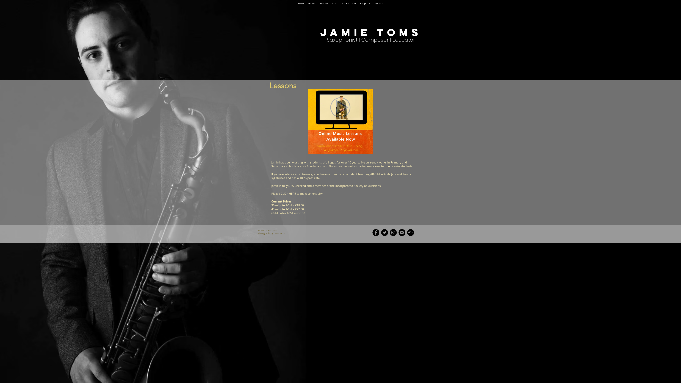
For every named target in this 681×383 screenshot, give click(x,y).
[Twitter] (384, 232)
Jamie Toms (371, 32)
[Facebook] (375, 232)
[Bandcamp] (410, 232)
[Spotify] (401, 232)
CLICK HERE (288, 194)
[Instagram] (393, 232)
